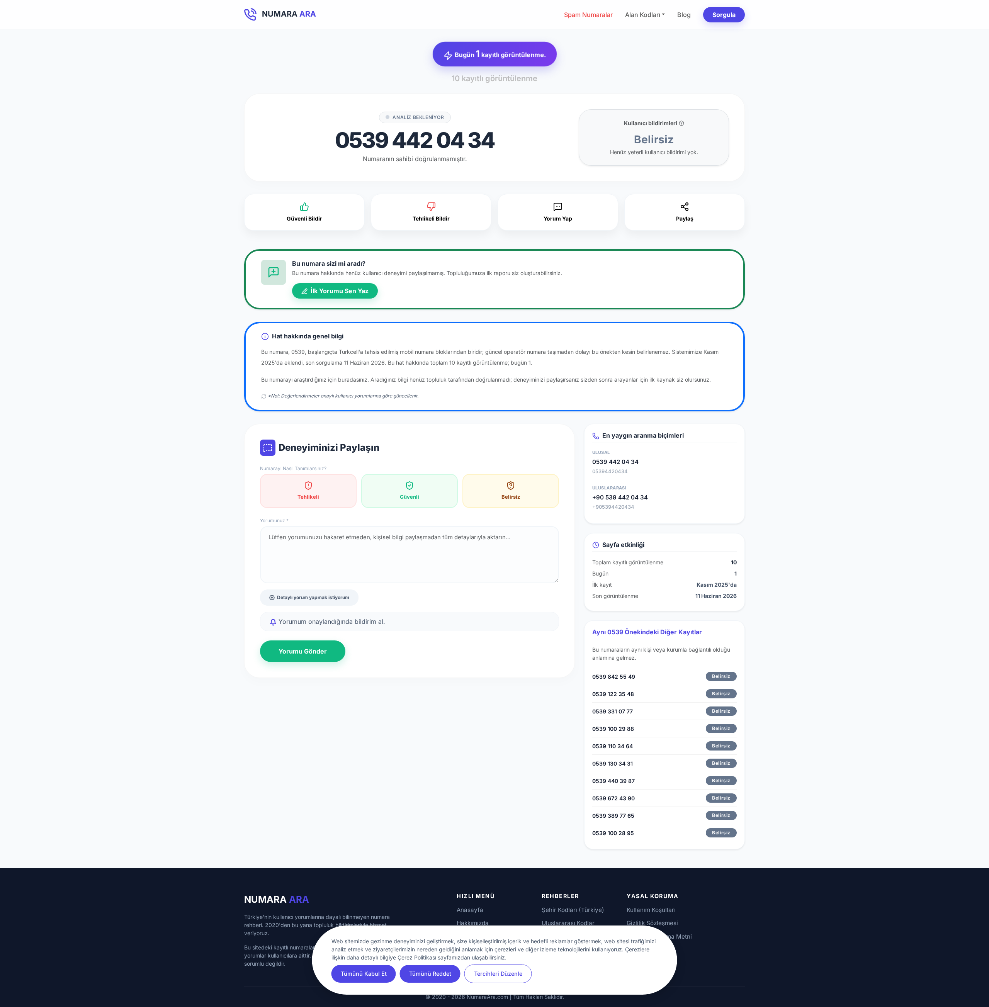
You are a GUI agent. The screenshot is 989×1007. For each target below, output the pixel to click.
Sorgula (724, 15)
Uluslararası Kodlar (568, 923)
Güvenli (409, 497)
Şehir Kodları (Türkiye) (573, 910)
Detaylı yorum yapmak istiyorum (313, 597)
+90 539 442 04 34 (620, 497)
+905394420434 (613, 507)
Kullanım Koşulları (651, 910)
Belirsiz (510, 497)
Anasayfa (470, 910)
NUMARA (276, 899)
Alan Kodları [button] (642, 15)
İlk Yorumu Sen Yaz (339, 291)
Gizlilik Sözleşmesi (652, 923)
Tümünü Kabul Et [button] (364, 973)
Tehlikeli (308, 497)
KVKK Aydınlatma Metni (659, 936)
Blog (684, 15)
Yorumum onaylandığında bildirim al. (331, 621)
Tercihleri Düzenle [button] (498, 973)
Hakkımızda (473, 923)
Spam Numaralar (588, 15)
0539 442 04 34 (615, 461)
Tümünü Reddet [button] (430, 973)
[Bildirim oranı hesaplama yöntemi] (681, 123)
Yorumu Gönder (303, 651)
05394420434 (610, 471)
